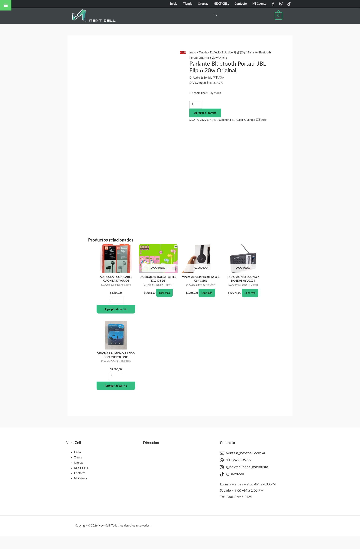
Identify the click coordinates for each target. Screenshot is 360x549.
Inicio (173, 3)
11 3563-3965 (238, 460)
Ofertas (203, 3)
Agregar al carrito (205, 113)
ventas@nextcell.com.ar (245, 453)
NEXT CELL (221, 3)
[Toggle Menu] (5, 5)
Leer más (164, 293)
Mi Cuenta (259, 3)
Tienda (187, 3)
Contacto (241, 3)
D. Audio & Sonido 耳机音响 (227, 52)
